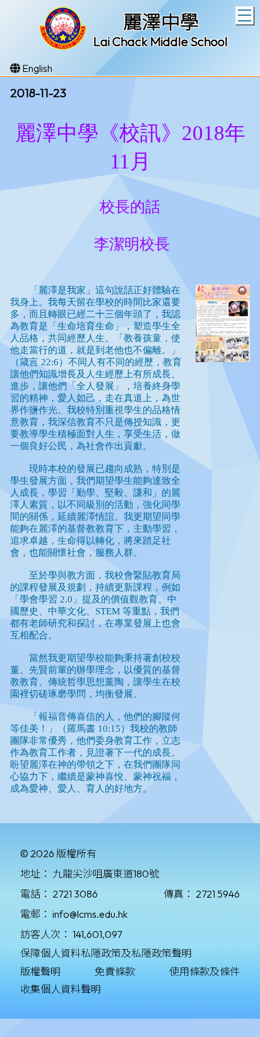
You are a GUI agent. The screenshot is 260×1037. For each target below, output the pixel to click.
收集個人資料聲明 (60, 989)
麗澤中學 (161, 22)
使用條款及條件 (204, 971)
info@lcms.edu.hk (89, 914)
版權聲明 (40, 971)
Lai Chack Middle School (160, 41)
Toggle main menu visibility (244, 15)
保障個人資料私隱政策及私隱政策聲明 (106, 953)
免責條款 (115, 971)
